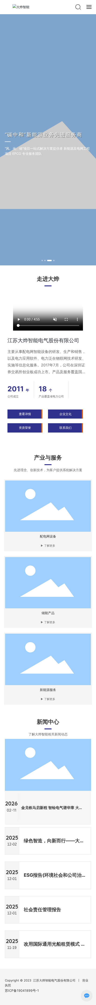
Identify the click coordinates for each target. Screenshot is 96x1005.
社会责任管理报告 (42, 909)
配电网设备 (48, 536)
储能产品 (48, 613)
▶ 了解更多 (48, 545)
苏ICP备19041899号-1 (22, 990)
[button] (42, 260)
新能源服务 (48, 690)
